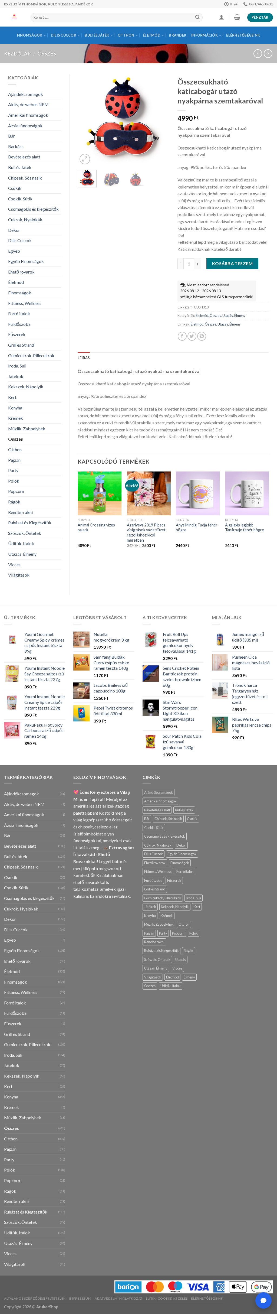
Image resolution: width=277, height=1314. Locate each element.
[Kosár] (237, 17)
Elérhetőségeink (243, 35)
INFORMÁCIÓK (204, 35)
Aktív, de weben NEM (28, 104)
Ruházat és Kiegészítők (29, 522)
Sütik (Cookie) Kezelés (166, 1298)
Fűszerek (16, 334)
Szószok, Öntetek (24, 533)
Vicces (14, 564)
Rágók (14, 501)
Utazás (180, 959)
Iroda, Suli (17, 365)
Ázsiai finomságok (25, 125)
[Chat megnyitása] (263, 1300)
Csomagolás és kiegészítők (33, 209)
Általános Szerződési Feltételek (35, 1298)
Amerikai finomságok (28, 115)
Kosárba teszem (232, 263)
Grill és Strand (21, 344)
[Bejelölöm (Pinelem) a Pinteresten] (201, 336)
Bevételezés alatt (24, 156)
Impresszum (80, 1298)
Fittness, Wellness (24, 303)
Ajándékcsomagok (25, 94)
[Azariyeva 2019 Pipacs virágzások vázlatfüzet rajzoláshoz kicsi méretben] (149, 493)
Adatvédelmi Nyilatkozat (119, 1298)
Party (13, 470)
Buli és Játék (97, 35)
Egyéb (14, 250)
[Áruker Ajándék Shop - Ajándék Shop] (13, 17)
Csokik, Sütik (20, 198)
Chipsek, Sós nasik (25, 177)
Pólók (13, 480)
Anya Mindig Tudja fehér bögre (196, 527)
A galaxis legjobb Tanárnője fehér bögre (244, 527)
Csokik (14, 188)
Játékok (15, 376)
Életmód (151, 35)
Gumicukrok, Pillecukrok (31, 355)
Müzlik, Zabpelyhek (26, 428)
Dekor (14, 230)
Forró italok (19, 313)
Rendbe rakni (20, 512)
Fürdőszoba (19, 324)
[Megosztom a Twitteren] (191, 336)
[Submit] (197, 17)
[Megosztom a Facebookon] (182, 336)
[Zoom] (85, 159)
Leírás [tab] (84, 358)
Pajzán (14, 460)
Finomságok (29, 35)
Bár (11, 135)
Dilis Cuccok (63, 35)
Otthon (126, 35)
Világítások (18, 574)
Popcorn (16, 491)
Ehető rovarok (21, 271)
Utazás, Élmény (22, 554)
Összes (47, 54)
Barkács (16, 146)
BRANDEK (177, 35)
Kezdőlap (17, 54)
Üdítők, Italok (21, 543)
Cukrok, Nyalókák (25, 219)
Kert (12, 397)
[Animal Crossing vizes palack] (99, 493)
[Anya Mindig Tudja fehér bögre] (198, 493)
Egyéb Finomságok (26, 261)
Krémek (15, 418)
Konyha (15, 407)
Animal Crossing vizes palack (96, 527)
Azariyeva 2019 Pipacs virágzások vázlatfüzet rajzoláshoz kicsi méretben (146, 532)
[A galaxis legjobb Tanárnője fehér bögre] (247, 493)
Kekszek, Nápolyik (25, 386)
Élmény (189, 977)
